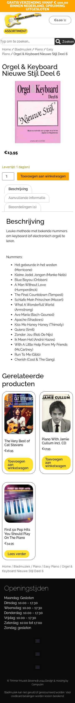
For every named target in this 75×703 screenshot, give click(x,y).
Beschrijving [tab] (18, 189)
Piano (39, 49)
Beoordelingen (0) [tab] (23, 207)
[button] (37, 641)
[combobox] (27, 41)
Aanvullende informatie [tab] (27, 198)
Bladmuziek (23, 49)
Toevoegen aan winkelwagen (43, 176)
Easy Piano (51, 566)
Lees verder (17, 554)
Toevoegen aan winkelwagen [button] (18, 464)
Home (6, 49)
